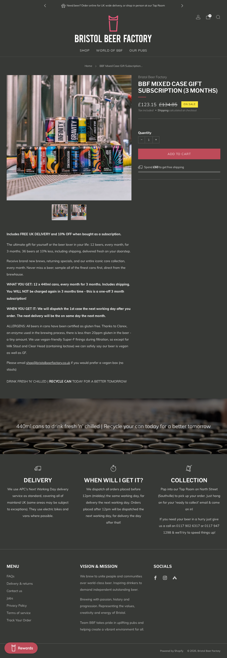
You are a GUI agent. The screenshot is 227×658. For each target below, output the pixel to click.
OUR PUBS (138, 50)
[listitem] (113, 5)
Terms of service (19, 613)
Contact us (14, 591)
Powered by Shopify (171, 650)
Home (88, 66)
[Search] (218, 17)
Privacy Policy (17, 606)
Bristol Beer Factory (152, 77)
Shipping (163, 110)
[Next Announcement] (182, 5)
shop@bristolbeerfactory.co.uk (48, 363)
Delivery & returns (20, 584)
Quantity (144, 133)
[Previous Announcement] (45, 5)
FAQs (10, 576)
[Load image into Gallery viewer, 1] (60, 212)
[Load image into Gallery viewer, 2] (78, 212)
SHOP (85, 50)
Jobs (10, 598)
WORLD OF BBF (109, 50)
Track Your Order (19, 620)
